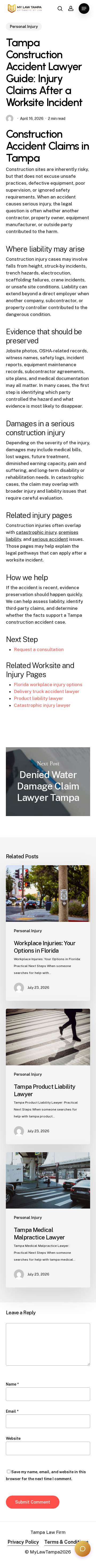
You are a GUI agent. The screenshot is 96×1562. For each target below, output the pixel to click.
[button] (84, 8)
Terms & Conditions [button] (66, 1542)
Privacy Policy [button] (23, 1542)
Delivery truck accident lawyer (46, 691)
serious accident (50, 539)
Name (12, 1384)
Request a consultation (39, 649)
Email (12, 1411)
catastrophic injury (36, 532)
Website (13, 1438)
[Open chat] (83, 1549)
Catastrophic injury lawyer (42, 705)
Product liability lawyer (38, 698)
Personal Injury (24, 26)
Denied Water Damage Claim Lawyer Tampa (48, 781)
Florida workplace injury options (48, 684)
